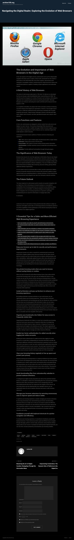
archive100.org (8, 3)
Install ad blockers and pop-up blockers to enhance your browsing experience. (36, 228)
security (22, 436)
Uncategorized (19, 432)
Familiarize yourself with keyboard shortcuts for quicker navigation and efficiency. (37, 243)
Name (20, 502)
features (33, 435)
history (49, 435)
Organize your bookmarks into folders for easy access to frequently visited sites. (36, 230)
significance (28, 436)
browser (18, 435)
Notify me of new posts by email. (27, 522)
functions (38, 435)
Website (21, 510)
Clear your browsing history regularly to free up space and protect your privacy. (36, 236)
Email (20, 506)
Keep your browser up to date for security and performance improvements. (35, 222)
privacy (18, 436)
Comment (21, 499)
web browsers (34, 436)
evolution (28, 435)
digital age (23, 435)
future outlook (44, 435)
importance (54, 435)
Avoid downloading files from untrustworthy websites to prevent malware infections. (37, 238)
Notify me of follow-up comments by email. (29, 519)
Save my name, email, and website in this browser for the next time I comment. (33, 514)
